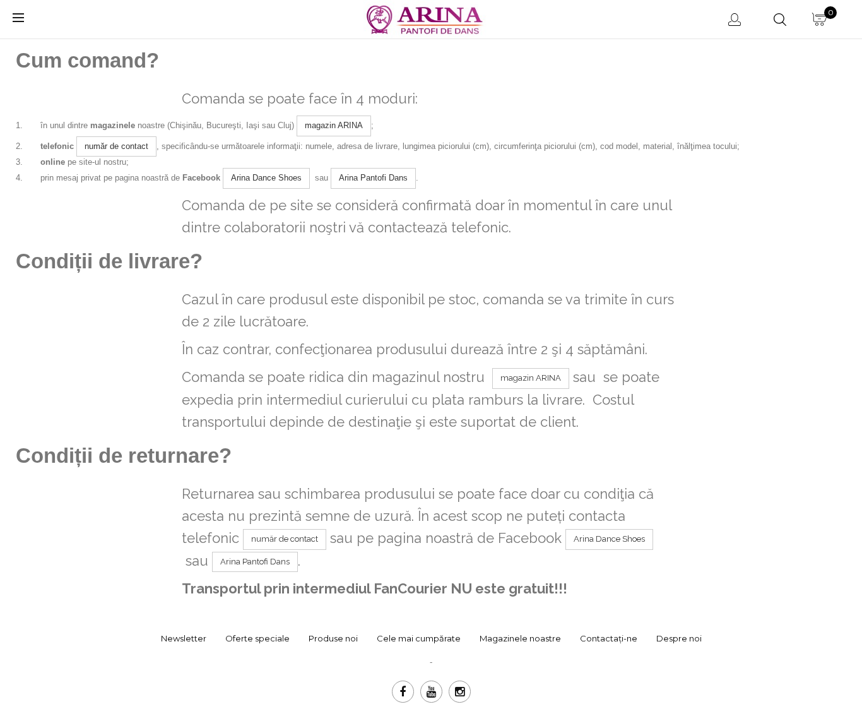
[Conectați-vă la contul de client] (735, 19)
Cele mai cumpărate (419, 638)
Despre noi (679, 638)
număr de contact (116, 146)
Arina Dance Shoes (266, 177)
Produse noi (333, 638)
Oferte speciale (257, 638)
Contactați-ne (608, 638)
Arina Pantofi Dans (373, 177)
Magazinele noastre (520, 638)
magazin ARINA (334, 125)
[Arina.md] (426, 18)
